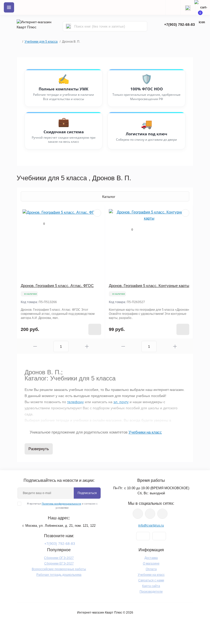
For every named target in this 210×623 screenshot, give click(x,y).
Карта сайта (151, 586)
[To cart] (94, 329)
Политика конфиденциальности (61, 503)
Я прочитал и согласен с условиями (62, 505)
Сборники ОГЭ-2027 (59, 558)
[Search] (68, 26)
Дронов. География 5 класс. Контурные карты (149, 285)
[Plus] (87, 346)
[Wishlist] (97, 213)
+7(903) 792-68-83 (179, 24)
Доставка (151, 558)
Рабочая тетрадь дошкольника (58, 575)
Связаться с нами (151, 580)
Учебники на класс (151, 575)
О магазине (151, 563)
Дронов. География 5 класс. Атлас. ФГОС (57, 285)
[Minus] (35, 346)
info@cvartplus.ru (151, 525)
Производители (151, 591)
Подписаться (87, 493)
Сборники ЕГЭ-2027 (59, 563)
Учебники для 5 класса (41, 41)
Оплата (151, 569)
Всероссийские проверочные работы (59, 569)
